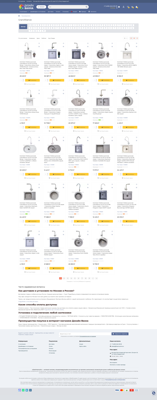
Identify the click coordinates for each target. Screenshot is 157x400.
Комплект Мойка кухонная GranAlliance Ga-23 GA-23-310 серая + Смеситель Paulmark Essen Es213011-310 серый (28, 205)
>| (96, 278)
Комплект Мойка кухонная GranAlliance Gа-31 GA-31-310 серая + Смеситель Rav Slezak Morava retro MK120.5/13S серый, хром (53, 159)
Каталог (42, 7)
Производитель (26, 16)
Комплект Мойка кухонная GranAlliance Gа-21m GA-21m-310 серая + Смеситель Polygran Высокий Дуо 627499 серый (126, 205)
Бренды (83, 11)
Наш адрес (113, 359)
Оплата (58, 11)
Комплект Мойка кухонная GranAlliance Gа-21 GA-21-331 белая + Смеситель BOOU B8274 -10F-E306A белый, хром (127, 64)
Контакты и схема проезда (117, 364)
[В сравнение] (39, 46)
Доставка (50, 11)
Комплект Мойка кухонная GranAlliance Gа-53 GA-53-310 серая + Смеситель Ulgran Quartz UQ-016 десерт (103, 111)
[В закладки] (39, 43)
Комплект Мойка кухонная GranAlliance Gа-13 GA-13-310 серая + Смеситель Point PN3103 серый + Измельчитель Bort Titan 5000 (102, 65)
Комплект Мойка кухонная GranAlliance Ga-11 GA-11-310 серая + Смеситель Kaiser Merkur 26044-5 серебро (54, 205)
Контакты (29, 1)
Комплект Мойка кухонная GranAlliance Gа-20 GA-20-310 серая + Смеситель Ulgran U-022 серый (29, 252)
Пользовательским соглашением (115, 379)
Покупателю (53, 341)
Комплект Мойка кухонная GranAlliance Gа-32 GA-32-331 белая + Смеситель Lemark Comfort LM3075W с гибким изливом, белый (28, 159)
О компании (23, 11)
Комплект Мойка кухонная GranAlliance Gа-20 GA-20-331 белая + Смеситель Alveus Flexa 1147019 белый (29, 111)
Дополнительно (84, 341)
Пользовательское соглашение (27, 348)
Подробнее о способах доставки (28, 301)
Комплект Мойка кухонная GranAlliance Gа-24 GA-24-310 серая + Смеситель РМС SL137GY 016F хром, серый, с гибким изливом (78, 159)
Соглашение (21, 1)
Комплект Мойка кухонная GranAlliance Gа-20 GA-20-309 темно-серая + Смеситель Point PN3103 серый (53, 252)
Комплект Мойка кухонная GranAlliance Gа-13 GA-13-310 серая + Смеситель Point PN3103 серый (78, 252)
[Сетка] (131, 38)
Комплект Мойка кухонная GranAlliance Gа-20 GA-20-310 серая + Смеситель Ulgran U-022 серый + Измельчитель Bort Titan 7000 (54, 65)
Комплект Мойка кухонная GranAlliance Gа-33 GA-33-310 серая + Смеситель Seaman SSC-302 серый (127, 111)
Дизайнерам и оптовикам (37, 11)
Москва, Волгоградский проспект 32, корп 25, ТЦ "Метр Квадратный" (51, 1)
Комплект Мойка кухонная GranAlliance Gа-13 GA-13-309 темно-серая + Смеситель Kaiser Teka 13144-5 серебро (102, 252)
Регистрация (52, 350)
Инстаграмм (113, 362)
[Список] (134, 38)
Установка (66, 11)
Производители (23, 350)
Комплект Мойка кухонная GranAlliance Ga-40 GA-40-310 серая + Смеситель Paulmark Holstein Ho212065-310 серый (101, 158)
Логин (50, 346)
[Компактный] (137, 38)
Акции (75, 11)
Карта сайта (82, 346)
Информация (23, 341)
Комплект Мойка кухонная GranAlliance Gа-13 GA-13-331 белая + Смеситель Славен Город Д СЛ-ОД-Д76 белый (52, 111)
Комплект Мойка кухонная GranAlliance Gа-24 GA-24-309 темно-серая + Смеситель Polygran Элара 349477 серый (102, 205)
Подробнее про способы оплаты (54, 309)
